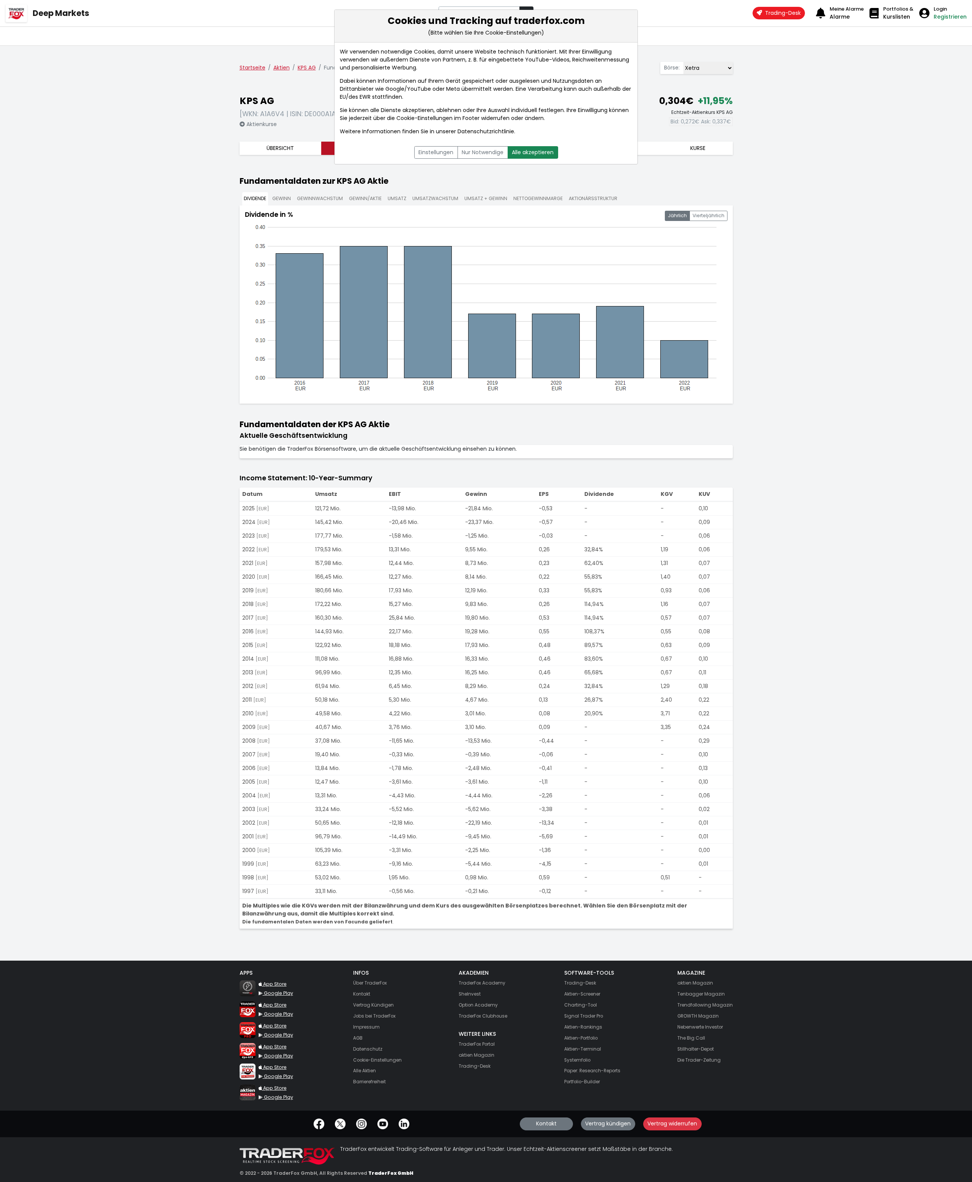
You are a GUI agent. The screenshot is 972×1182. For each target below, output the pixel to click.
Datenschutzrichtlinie (486, 131)
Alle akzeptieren (533, 152)
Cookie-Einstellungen (424, 118)
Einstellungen (435, 152)
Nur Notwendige (482, 152)
